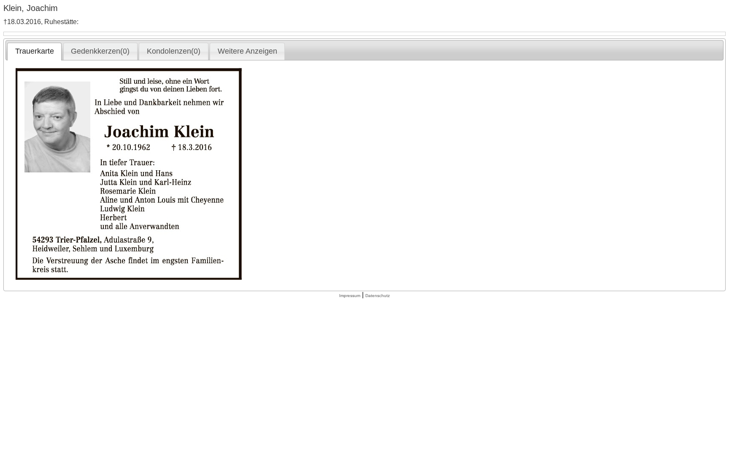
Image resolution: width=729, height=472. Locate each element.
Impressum (349, 295)
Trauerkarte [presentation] (34, 51)
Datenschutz (377, 295)
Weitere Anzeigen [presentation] (247, 51)
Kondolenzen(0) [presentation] (173, 51)
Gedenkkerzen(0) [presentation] (100, 51)
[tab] (34, 51)
